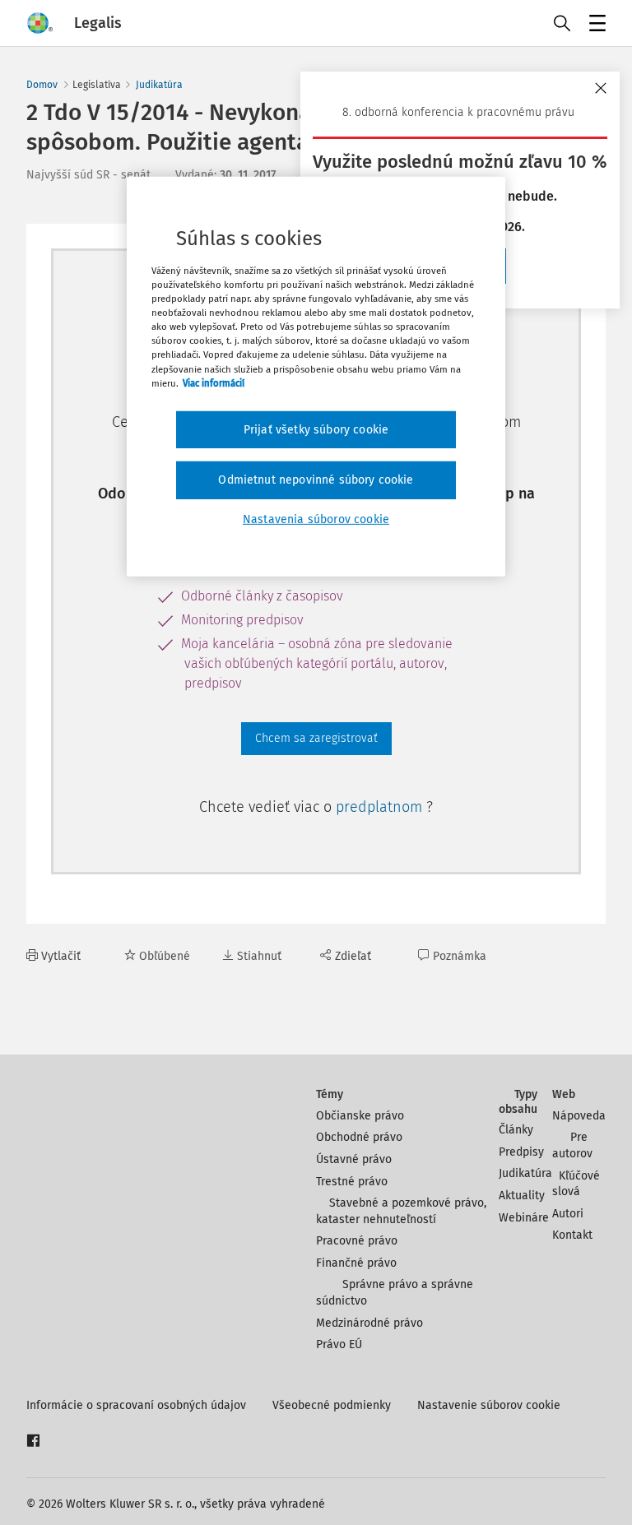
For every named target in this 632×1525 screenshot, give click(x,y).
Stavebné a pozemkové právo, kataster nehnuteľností (401, 1211)
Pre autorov (572, 1145)
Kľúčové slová (576, 1184)
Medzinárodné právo (369, 1323)
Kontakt (572, 1235)
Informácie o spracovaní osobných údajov (136, 1405)
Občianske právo (360, 1116)
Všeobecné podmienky (331, 1405)
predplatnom (381, 807)
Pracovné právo (356, 1241)
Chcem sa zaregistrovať (316, 738)
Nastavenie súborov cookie (488, 1405)
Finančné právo (356, 1263)
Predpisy (521, 1152)
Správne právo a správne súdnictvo (394, 1292)
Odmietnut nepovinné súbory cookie (315, 480)
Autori (567, 1214)
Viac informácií (213, 382)
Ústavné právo (354, 1159)
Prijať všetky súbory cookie (316, 430)
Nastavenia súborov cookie (316, 519)
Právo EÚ (339, 1344)
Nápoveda (579, 1116)
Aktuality (522, 1196)
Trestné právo (352, 1182)
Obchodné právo (359, 1137)
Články (516, 1130)
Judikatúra (159, 84)
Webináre (524, 1218)
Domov (42, 84)
